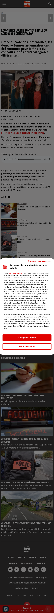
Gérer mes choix (27, 346)
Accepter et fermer (27, 337)
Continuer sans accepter (39, 261)
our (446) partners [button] (15, 273)
